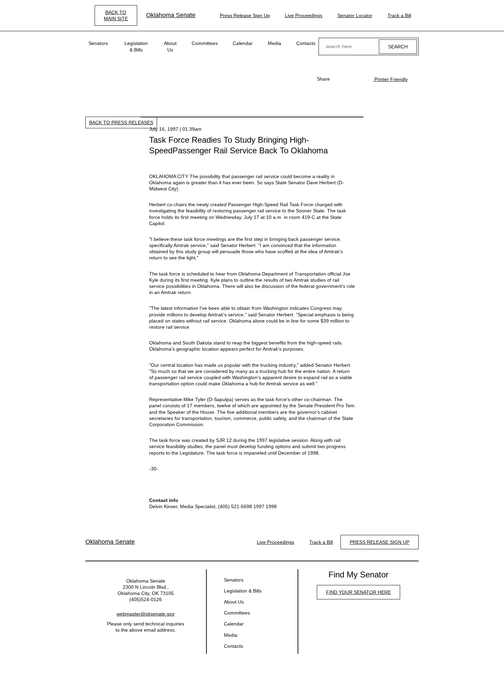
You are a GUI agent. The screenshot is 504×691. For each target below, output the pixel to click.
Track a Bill (399, 15)
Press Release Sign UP (379, 542)
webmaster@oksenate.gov (146, 614)
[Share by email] (360, 78)
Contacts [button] (305, 43)
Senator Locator (354, 15)
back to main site (116, 15)
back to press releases (121, 122)
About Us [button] (170, 46)
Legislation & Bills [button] (136, 46)
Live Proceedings (303, 15)
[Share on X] (349, 78)
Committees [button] (205, 43)
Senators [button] (98, 43)
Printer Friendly (390, 79)
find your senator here (358, 592)
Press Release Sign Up (245, 15)
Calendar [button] (243, 43)
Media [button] (274, 43)
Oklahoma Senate (170, 15)
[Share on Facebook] (338, 78)
